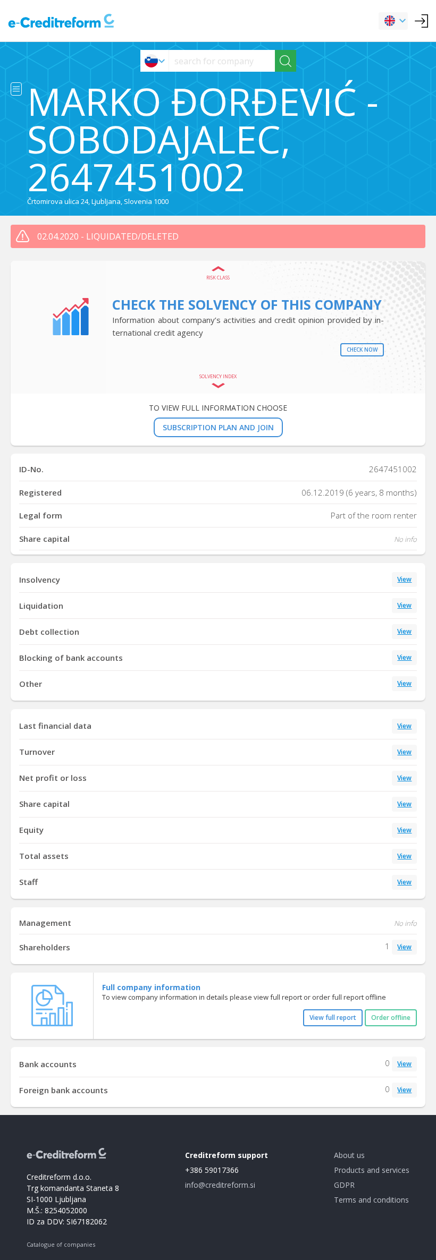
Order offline (390, 1017)
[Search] (285, 61)
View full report (332, 1017)
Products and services (371, 1170)
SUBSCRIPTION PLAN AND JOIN (218, 427)
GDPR (344, 1185)
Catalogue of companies (61, 1244)
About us (349, 1155)
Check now (362, 349)
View (404, 579)
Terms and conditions (371, 1200)
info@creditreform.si (220, 1185)
